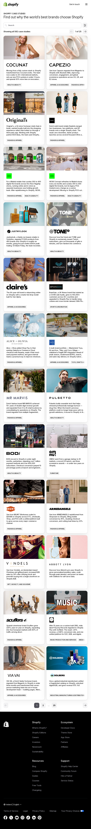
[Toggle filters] (84, 25)
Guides (35, 776)
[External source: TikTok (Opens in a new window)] (28, 817)
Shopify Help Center (69, 766)
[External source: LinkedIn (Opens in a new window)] (34, 817)
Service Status (67, 780)
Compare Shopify (39, 771)
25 (54, 705)
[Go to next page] (85, 31)
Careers (35, 737)
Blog (34, 766)
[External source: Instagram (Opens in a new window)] (22, 817)
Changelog (36, 790)
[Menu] (86, 4)
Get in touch (74, 4)
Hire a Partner (66, 776)
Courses (35, 780)
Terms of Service (11, 811)
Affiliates (64, 747)
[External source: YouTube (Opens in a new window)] (17, 817)
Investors (36, 742)
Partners (64, 742)
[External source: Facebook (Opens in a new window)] (5, 817)
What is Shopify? (39, 728)
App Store (65, 737)
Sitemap (52, 811)
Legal (25, 811)
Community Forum (68, 771)
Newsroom (37, 747)
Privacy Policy (38, 811)
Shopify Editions (39, 732)
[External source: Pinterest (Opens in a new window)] (39, 817)
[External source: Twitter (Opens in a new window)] (11, 817)
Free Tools (36, 785)
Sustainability (37, 751)
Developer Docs (68, 728)
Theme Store (66, 732)
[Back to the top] (6, 724)
